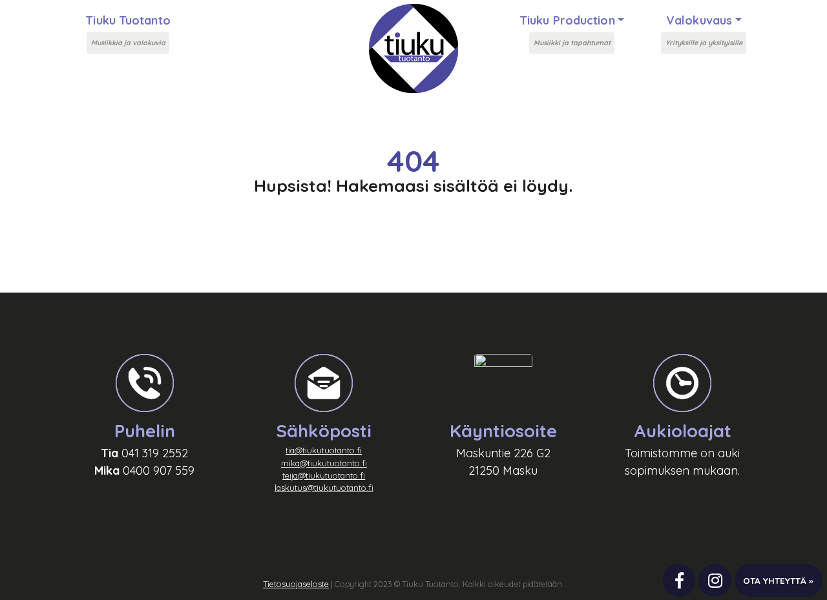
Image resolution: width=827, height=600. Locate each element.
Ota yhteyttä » (778, 580)
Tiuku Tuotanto (127, 20)
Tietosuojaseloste (296, 584)
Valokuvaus (699, 20)
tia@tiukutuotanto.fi (324, 450)
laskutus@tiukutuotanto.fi (324, 487)
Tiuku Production (567, 20)
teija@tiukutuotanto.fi (323, 475)
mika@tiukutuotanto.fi (324, 463)
